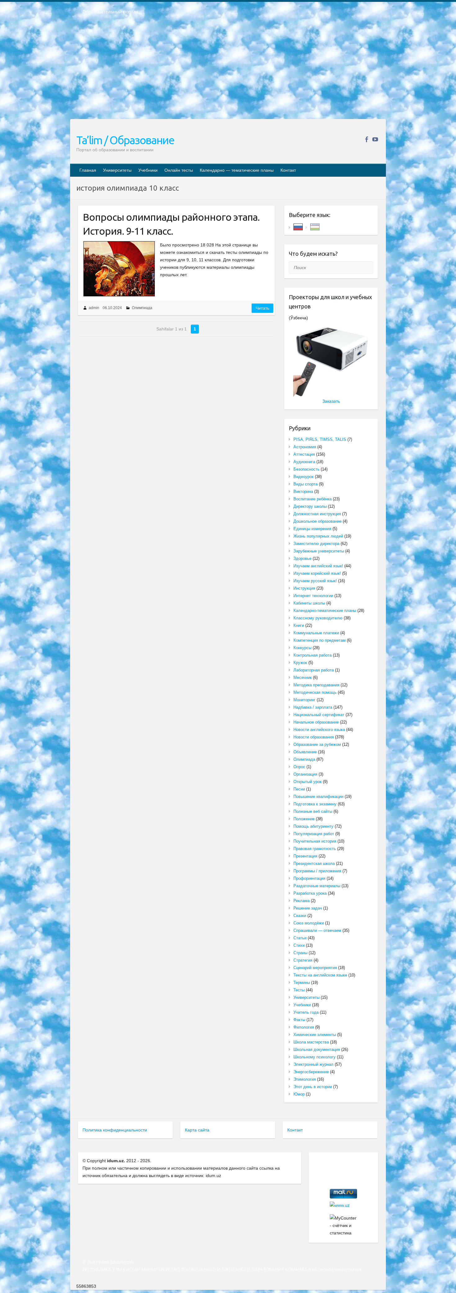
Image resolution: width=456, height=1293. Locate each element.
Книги (298, 625)
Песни (299, 789)
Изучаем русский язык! (315, 580)
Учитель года (306, 1012)
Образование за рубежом (317, 744)
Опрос (299, 766)
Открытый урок (307, 781)
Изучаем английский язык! (318, 566)
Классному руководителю (317, 618)
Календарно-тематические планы (324, 610)
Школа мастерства (311, 1042)
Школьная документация (316, 1049)
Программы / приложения (317, 871)
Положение (304, 819)
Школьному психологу (314, 1057)
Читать (262, 308)
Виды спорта (305, 484)
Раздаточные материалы (316, 885)
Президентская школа (314, 863)
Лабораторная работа (313, 670)
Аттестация (304, 454)
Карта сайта (197, 1129)
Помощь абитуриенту (313, 826)
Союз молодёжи (308, 923)
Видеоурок (303, 476)
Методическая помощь (315, 692)
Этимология (304, 1079)
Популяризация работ (313, 833)
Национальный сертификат (318, 714)
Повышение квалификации (318, 796)
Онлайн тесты (178, 170)
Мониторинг (304, 699)
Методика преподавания (316, 685)
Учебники (148, 170)
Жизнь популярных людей (318, 536)
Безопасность (306, 469)
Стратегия (302, 960)
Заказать (331, 401)
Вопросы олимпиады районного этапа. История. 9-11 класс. (171, 224)
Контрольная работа (312, 655)
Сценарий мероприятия (315, 967)
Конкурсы (302, 647)
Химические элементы (314, 1034)
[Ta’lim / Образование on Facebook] (366, 139)
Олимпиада (142, 308)
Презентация (305, 856)
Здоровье (302, 558)
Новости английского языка (319, 729)
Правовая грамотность (314, 848)
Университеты (117, 170)
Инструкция (304, 588)
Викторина (303, 491)
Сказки (299, 915)
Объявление (305, 752)
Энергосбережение (311, 1071)
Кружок (300, 662)
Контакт (288, 170)
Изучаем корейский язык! (317, 573)
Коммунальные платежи (316, 633)
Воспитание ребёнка (312, 499)
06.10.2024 (112, 308)
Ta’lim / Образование (125, 140)
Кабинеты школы (309, 603)
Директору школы (310, 506)
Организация (305, 774)
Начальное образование (316, 722)
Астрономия (304, 447)
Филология (303, 1027)
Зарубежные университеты (318, 551)
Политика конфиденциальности (115, 1129)
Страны (300, 952)
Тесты (299, 990)
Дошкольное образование (317, 521)
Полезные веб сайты (312, 811)
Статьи (299, 938)
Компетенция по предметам (319, 640)
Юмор (299, 1094)
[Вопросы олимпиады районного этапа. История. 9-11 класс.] (119, 268)
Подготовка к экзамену (315, 804)
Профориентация (309, 878)
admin (94, 308)
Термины (301, 982)
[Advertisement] (228, 71)
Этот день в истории (312, 1086)
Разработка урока (310, 893)
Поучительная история (314, 841)
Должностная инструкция (317, 513)
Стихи (299, 945)
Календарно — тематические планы (237, 170)
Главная (87, 170)
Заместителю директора (316, 543)
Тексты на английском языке (320, 975)
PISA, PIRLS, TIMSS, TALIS (319, 439)
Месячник (302, 677)
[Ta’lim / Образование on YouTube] (375, 139)
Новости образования (313, 737)
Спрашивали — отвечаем (317, 930)
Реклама (301, 900)
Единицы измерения (312, 528)
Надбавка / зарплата (312, 707)
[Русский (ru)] (298, 226)
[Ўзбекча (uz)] (315, 226)
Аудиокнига (304, 461)
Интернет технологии (313, 595)
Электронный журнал (313, 1064)
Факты (299, 1019)
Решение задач (307, 908)
